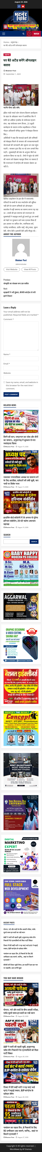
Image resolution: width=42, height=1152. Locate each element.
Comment (9, 319)
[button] (3, 33)
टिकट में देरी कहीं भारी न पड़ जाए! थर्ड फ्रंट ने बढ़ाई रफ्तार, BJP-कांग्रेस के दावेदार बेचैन (19, 1090)
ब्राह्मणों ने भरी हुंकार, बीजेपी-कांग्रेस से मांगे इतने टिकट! (20, 292)
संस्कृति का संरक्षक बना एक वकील (16, 281)
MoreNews (14, 1149)
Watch (36, 33)
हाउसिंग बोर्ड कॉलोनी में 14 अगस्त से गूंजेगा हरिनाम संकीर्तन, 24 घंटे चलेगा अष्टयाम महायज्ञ (21, 521)
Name (7, 354)
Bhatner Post (11, 71)
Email (7, 363)
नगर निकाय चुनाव (10, 1003)
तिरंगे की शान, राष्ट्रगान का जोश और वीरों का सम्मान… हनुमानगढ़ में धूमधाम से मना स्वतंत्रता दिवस (21, 440)
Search (7, 534)
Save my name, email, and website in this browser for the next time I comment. (22, 385)
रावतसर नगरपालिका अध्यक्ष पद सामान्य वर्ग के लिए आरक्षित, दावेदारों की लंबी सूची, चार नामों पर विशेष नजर (21, 480)
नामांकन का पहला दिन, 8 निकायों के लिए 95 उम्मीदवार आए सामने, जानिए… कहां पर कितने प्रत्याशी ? (18, 956)
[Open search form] (23, 33)
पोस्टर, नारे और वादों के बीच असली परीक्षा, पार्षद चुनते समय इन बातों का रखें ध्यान (21, 1011)
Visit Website (11, 269)
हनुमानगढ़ (7, 55)
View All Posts (30, 269)
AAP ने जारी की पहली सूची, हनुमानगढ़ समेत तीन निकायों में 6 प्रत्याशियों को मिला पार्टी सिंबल (21, 1050)
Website (7, 373)
